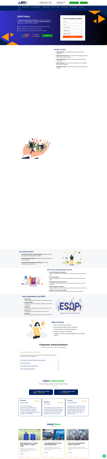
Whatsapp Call (61, 2)
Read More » (22, 453)
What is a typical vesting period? (27, 369)
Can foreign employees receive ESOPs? (29, 366)
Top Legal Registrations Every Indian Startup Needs (52, 443)
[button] (39, 352)
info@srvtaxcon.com (45, 2)
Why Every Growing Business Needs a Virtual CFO (76, 443)
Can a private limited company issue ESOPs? (30, 352)
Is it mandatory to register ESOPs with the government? (33, 360)
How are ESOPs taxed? (25, 363)
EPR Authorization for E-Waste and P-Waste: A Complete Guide (29, 444)
